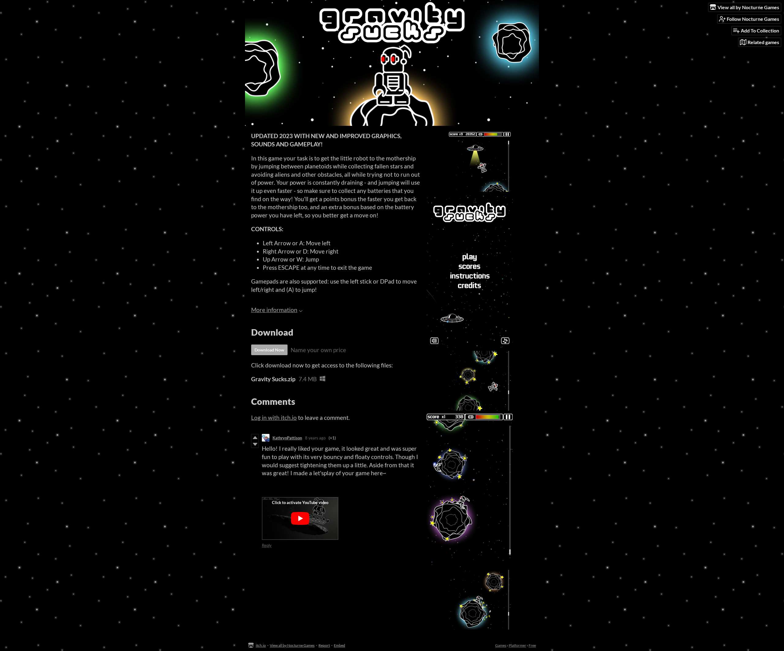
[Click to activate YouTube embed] (300, 518)
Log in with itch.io (274, 417)
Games (500, 645)
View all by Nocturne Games (292, 645)
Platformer (517, 645)
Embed (339, 645)
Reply (267, 545)
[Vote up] (254, 437)
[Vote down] (254, 444)
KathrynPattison (287, 437)
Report (324, 645)
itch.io (261, 645)
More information (274, 309)
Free (532, 645)
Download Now (269, 349)
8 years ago (315, 437)
